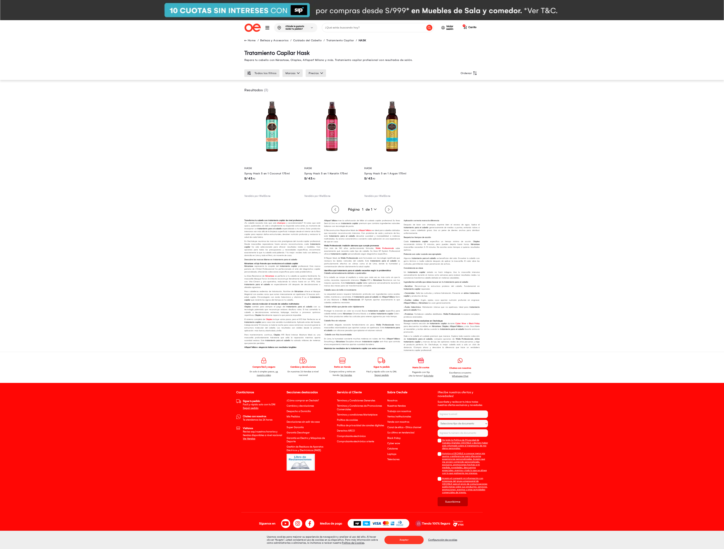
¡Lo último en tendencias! (401, 432)
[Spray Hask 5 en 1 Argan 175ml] (392, 153)
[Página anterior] (335, 209)
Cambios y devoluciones (300, 405)
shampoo (281, 223)
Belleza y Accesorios (274, 40)
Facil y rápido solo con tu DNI (259, 404)
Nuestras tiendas (396, 405)
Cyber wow (393, 443)
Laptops (391, 454)
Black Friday (474, 323)
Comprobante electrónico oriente (355, 441)
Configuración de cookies (442, 539)
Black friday (394, 438)
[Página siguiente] (389, 209)
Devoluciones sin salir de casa (303, 421)
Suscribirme (452, 501)
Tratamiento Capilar (340, 40)
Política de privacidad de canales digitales (360, 425)
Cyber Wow (460, 323)
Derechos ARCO (346, 430)
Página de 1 (360, 209)
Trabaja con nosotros (399, 411)
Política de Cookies (353, 542)
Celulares (392, 448)
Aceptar (404, 539)
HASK (362, 40)
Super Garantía (295, 427)
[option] (362, 10)
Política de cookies (347, 420)
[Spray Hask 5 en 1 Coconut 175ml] (272, 153)
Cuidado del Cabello (307, 40)
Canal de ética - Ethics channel (404, 427)
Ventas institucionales (399, 416)
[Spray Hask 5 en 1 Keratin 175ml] (332, 153)
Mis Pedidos (293, 416)
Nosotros (392, 400)
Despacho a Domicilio (299, 411)
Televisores (393, 459)
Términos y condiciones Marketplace (357, 414)
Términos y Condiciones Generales (356, 400)
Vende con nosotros (398, 421)
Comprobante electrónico (351, 436)
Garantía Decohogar (298, 432)
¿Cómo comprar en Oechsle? (303, 400)
